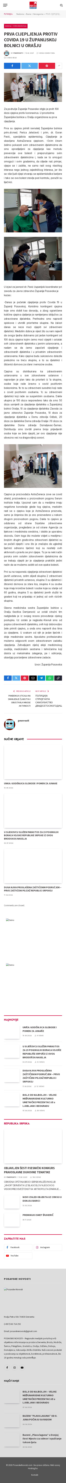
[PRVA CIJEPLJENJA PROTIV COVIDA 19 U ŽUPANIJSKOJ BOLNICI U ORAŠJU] (33, 87)
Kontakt (34, 1475)
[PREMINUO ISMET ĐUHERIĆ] (12, 1220)
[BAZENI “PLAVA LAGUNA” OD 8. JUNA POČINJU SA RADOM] (12, 1420)
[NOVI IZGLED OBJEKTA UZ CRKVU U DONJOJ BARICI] (12, 1202)
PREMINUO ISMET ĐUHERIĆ (38, 1215)
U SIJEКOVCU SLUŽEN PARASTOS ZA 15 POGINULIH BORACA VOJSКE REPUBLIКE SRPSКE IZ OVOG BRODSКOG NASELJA (31, 835)
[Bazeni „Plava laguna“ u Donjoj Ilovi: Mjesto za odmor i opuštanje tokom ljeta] (12, 1439)
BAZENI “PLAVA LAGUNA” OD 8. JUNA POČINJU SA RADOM (40, 1417)
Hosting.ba (32, 1468)
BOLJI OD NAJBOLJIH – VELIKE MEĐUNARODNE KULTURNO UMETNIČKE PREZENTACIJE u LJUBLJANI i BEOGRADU (40, 1100)
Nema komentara (47, 53)
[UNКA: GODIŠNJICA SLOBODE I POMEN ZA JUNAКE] (33, 762)
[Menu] (5, 5)
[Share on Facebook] (12, 66)
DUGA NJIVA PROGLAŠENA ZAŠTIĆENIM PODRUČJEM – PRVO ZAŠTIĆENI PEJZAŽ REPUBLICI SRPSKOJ (32, 889)
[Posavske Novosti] (33, 5)
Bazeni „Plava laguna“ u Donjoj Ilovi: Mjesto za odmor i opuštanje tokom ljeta (42, 1438)
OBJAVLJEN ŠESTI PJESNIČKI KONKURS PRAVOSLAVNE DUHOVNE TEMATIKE (29, 1170)
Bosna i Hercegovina (34, 14)
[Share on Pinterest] (47, 66)
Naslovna (20, 14)
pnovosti (18, 53)
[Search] (61, 5)
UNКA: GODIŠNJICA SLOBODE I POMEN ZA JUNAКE (30, 783)
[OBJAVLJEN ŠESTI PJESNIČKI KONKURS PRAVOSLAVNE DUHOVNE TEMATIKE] (33, 1146)
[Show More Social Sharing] (59, 66)
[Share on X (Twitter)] (29, 66)
